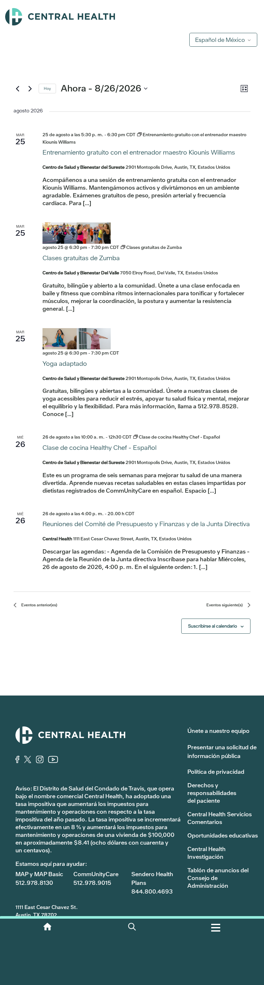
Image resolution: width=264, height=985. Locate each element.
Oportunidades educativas (222, 835)
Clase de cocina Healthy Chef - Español (99, 447)
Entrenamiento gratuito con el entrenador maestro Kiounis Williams (138, 152)
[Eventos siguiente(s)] (30, 88)
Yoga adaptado (64, 363)
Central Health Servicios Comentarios (219, 818)
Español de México (220, 39)
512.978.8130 (34, 882)
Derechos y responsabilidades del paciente (211, 792)
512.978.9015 (92, 882)
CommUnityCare (95, 874)
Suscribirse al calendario (212, 626)
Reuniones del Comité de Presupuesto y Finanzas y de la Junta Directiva (146, 524)
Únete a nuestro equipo (218, 730)
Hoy (47, 88)
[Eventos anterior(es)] (17, 88)
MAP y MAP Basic (39, 874)
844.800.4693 (152, 891)
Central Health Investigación (206, 852)
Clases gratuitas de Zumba (81, 258)
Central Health (132, 16)
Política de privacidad (215, 771)
